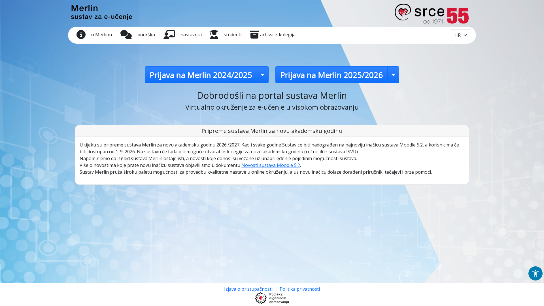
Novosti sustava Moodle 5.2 (270, 165)
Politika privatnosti (300, 289)
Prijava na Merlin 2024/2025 (201, 74)
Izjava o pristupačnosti (249, 289)
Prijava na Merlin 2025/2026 (331, 74)
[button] (535, 273)
